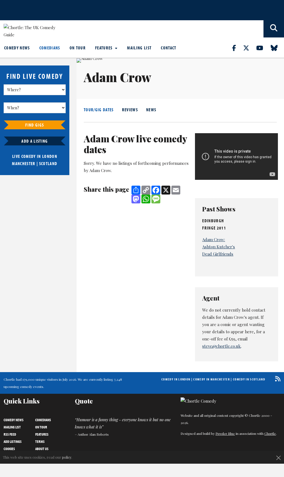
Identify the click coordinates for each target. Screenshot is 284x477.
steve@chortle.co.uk (221, 346)
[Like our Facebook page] (237, 48)
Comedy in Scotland (249, 379)
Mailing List (139, 48)
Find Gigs (34, 125)
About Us (42, 448)
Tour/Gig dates (99, 109)
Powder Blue (225, 433)
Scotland (48, 163)
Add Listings (13, 441)
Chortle (270, 433)
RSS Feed (10, 434)
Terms (40, 441)
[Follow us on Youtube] (263, 48)
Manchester (23, 163)
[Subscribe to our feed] (276, 379)
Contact (168, 48)
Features (104, 48)
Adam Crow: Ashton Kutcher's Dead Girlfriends (218, 247)
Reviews (130, 109)
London (49, 156)
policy (66, 457)
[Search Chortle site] (273, 28)
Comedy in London (175, 379)
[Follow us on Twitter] (249, 48)
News (151, 109)
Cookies (9, 448)
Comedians (49, 48)
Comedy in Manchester (211, 379)
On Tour (78, 48)
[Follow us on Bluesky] (277, 48)
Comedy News (17, 48)
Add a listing (34, 141)
